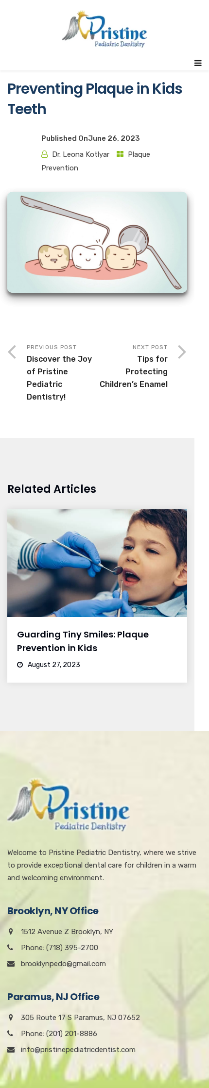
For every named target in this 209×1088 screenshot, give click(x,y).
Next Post (134, 366)
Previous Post (59, 373)
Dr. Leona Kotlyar (80, 154)
